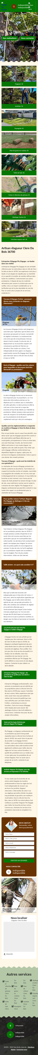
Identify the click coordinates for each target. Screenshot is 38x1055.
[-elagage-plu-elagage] (4, 6)
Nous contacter (27, 38)
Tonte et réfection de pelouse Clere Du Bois (6, 990)
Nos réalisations (9, 38)
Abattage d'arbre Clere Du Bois (34, 985)
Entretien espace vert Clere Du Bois (34, 999)
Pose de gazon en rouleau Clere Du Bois (15, 995)
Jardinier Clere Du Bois (24, 1005)
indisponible (23, 5)
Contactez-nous (22, 1049)
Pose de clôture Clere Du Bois (24, 992)
